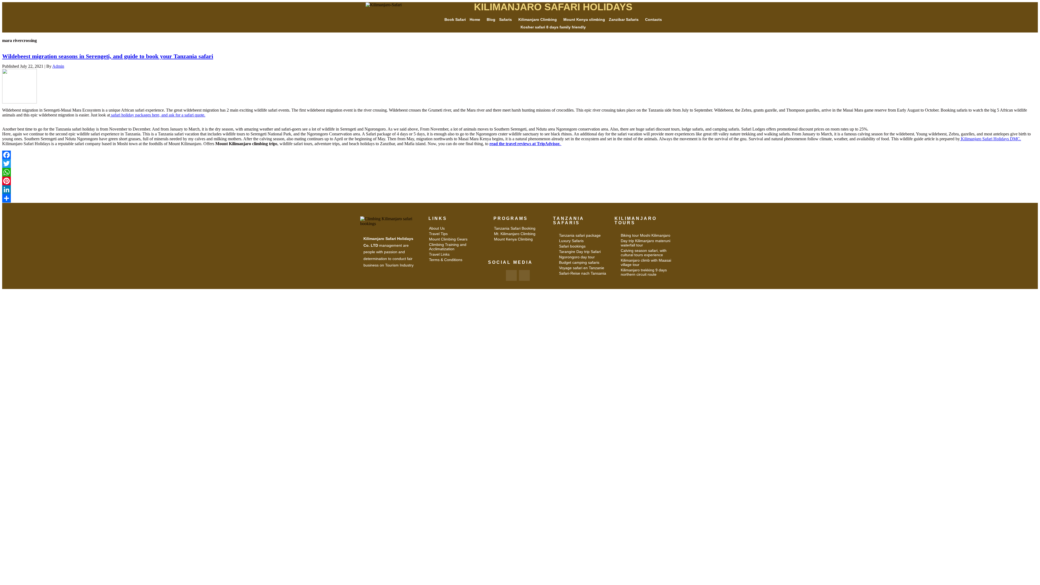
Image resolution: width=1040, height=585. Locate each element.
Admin (58, 66)
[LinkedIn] (520, 189)
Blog (491, 19)
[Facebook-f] (511, 275)
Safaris (505, 19)
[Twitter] (520, 163)
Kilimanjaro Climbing (537, 19)
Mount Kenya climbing (584, 19)
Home (475, 19)
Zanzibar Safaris (624, 19)
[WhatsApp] (520, 172)
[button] (476, 19)
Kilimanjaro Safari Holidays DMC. (990, 138)
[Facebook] (520, 155)
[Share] (520, 198)
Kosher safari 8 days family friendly (553, 27)
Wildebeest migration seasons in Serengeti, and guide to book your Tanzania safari (107, 56)
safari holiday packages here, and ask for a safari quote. (157, 115)
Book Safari (455, 19)
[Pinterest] (520, 181)
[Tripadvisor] (524, 275)
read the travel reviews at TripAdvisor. (525, 143)
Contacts (653, 19)
